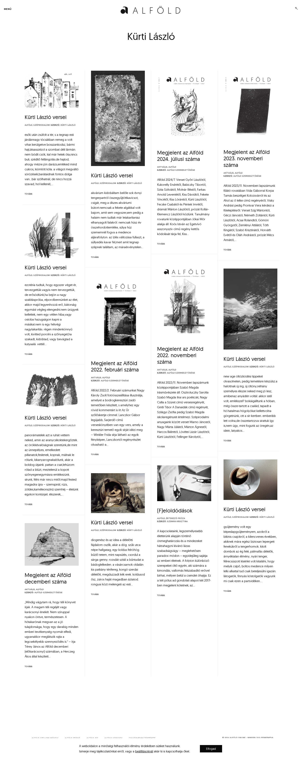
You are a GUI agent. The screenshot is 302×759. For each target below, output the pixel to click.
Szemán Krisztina (177, 521)
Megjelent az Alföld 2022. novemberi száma (180, 355)
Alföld (28, 125)
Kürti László (68, 125)
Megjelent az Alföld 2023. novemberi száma (247, 158)
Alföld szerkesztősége (181, 170)
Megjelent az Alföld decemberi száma (48, 578)
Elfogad (211, 749)
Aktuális (162, 167)
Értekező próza (175, 518)
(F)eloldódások (174, 510)
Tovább (28, 194)
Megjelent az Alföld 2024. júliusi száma (180, 156)
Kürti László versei (46, 117)
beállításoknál (144, 751)
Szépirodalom (41, 125)
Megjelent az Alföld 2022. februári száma (115, 366)
